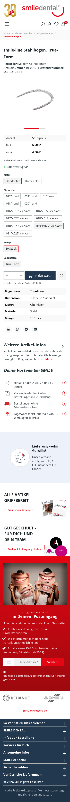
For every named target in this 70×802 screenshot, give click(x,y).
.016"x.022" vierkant (48, 211)
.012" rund (12, 196)
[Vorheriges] (6, 106)
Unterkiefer (32, 181)
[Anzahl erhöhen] (21, 276)
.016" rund (48, 196)
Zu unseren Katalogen (20, 510)
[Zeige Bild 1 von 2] (31, 128)
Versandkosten (41, 794)
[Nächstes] (64, 106)
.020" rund (30, 203)
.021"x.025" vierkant (17, 233)
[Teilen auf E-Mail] (35, 329)
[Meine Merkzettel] (56, 24)
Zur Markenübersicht (35, 710)
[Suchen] (42, 24)
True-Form (12, 264)
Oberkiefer (13, 181)
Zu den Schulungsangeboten (24, 549)
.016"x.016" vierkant (17, 211)
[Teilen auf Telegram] (26, 329)
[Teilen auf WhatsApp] (17, 329)
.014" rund (30, 196)
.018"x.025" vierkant (17, 226)
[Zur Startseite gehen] (35, 10)
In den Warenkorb (45, 275)
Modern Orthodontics (32, 64)
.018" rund (12, 203)
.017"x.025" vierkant (17, 218)
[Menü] (6, 24)
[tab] (34, 351)
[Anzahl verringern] (7, 276)
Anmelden (52, 662)
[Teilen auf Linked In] (8, 329)
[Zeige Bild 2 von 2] (43, 128)
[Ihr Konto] (49, 24)
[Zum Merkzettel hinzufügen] (61, 275)
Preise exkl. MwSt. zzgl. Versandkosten (25, 160)
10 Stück (11, 248)
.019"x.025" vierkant (49, 226)
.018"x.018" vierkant (48, 218)
